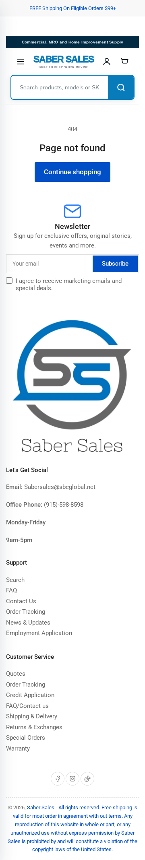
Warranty (18, 748)
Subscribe (115, 263)
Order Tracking (25, 611)
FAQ (11, 590)
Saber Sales (40, 807)
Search (15, 580)
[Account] (107, 61)
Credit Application (30, 695)
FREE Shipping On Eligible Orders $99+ (72, 8)
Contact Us (21, 601)
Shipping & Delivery (31, 716)
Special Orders (25, 737)
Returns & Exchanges (34, 727)
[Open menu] (20, 61)
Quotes (15, 673)
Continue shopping (72, 172)
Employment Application (39, 633)
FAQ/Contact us (27, 705)
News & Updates (28, 622)
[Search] (121, 87)
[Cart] (124, 61)
